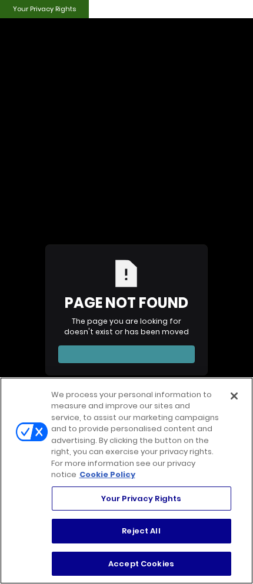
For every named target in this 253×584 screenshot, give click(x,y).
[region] (126, 480)
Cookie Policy (107, 474)
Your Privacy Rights (44, 9)
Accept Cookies (141, 563)
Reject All (141, 530)
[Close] (234, 396)
